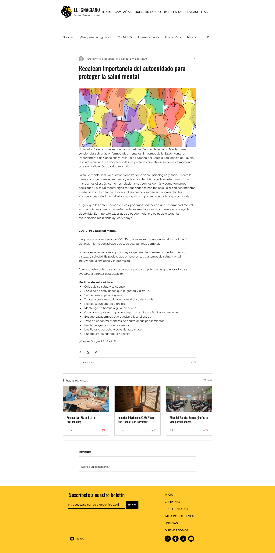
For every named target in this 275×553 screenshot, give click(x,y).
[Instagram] (168, 539)
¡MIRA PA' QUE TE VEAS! (180, 516)
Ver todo (207, 380)
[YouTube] (191, 539)
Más (190, 37)
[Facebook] (175, 539)
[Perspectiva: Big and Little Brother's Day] (86, 399)
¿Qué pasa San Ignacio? (96, 37)
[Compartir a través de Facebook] (80, 352)
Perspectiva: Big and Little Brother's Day (81, 420)
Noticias (68, 37)
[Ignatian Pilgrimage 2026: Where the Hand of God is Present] (138, 399)
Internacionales (148, 37)
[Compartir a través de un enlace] (95, 352)
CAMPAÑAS (172, 501)
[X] (183, 539)
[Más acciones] (194, 59)
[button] (208, 37)
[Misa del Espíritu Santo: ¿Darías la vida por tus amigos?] (189, 399)
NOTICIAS (171, 523)
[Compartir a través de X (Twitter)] (87, 352)
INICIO (169, 494)
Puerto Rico (173, 37)
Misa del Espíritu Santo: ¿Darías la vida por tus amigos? (189, 420)
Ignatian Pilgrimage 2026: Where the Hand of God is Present (136, 420)
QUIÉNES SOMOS (176, 530)
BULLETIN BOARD (177, 509)
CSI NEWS (125, 37)
